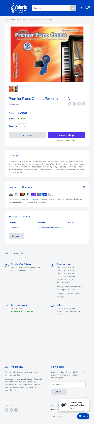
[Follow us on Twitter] (11, 410)
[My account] (82, 8)
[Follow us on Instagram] (16, 410)
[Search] (73, 8)
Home (7, 20)
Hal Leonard (14, 104)
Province (41, 222)
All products (16, 20)
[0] (87, 8)
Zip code (70, 222)
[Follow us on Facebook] (6, 410)
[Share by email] (83, 104)
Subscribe (59, 392)
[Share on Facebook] (69, 104)
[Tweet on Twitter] (79, 104)
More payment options (66, 140)
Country (12, 222)
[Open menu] (6, 8)
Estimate (16, 236)
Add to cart (27, 135)
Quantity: (13, 126)
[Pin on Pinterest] (74, 104)
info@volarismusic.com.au (22, 311)
